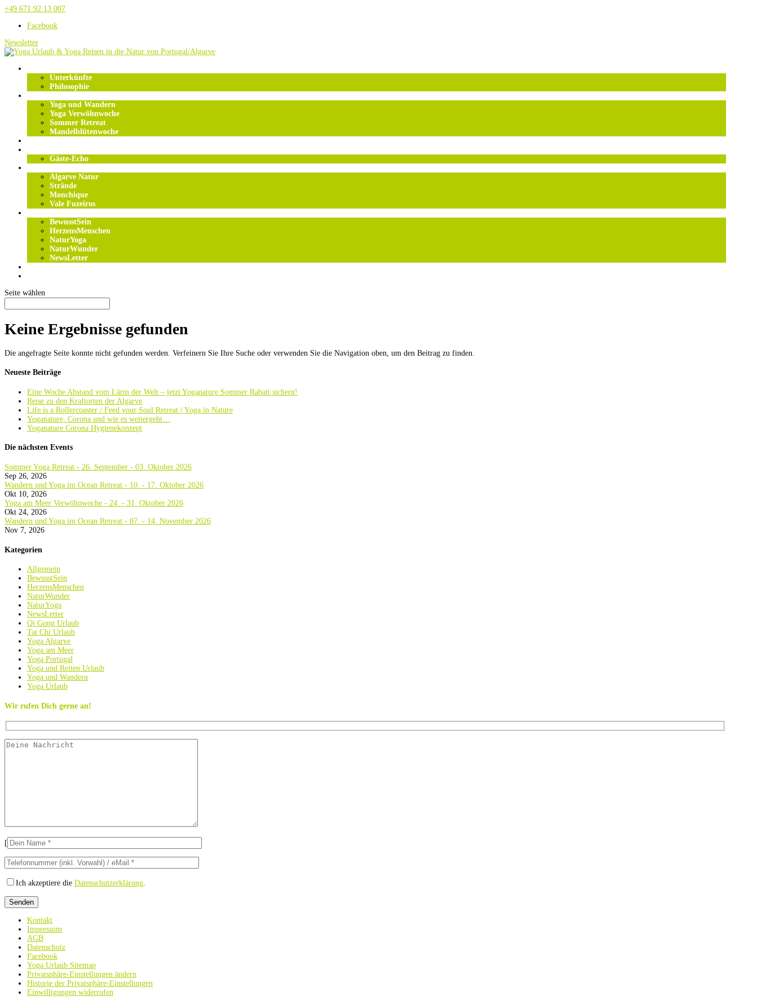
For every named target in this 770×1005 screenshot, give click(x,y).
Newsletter (21, 42)
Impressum (44, 929)
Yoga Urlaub (48, 95)
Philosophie (69, 86)
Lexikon (41, 276)
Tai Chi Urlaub (51, 632)
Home (37, 68)
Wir (34, 149)
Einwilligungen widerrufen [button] (70, 992)
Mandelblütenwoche (84, 131)
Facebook (42, 956)
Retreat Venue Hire (60, 267)
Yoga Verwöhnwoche (85, 113)
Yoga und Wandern (83, 104)
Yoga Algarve (48, 641)
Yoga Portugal (50, 659)
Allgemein (43, 569)
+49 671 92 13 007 (35, 9)
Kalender (43, 140)
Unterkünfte (71, 77)
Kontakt (39, 920)
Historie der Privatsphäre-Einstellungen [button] (90, 983)
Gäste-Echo (69, 158)
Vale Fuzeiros (72, 204)
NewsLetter (69, 258)
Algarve (40, 167)
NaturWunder (74, 249)
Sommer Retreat (78, 122)
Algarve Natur (74, 176)
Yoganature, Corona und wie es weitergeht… (98, 419)
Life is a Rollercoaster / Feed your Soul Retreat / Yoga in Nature (130, 410)
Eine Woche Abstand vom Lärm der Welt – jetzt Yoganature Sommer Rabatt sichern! (162, 392)
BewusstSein (70, 222)
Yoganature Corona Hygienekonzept (84, 428)
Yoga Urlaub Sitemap (61, 965)
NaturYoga (68, 240)
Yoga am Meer (50, 650)
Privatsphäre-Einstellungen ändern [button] (81, 974)
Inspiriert (43, 213)
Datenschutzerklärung (108, 883)
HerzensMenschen (80, 231)
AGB (35, 938)
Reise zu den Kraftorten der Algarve (84, 401)
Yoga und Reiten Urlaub (65, 668)
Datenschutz (46, 947)
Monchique (69, 195)
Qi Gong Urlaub (53, 623)
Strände (63, 185)
